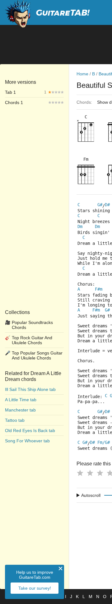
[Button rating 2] (90, 473)
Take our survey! (34, 588)
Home (82, 73)
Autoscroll (90, 495)
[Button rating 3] (100, 473)
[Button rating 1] (80, 473)
